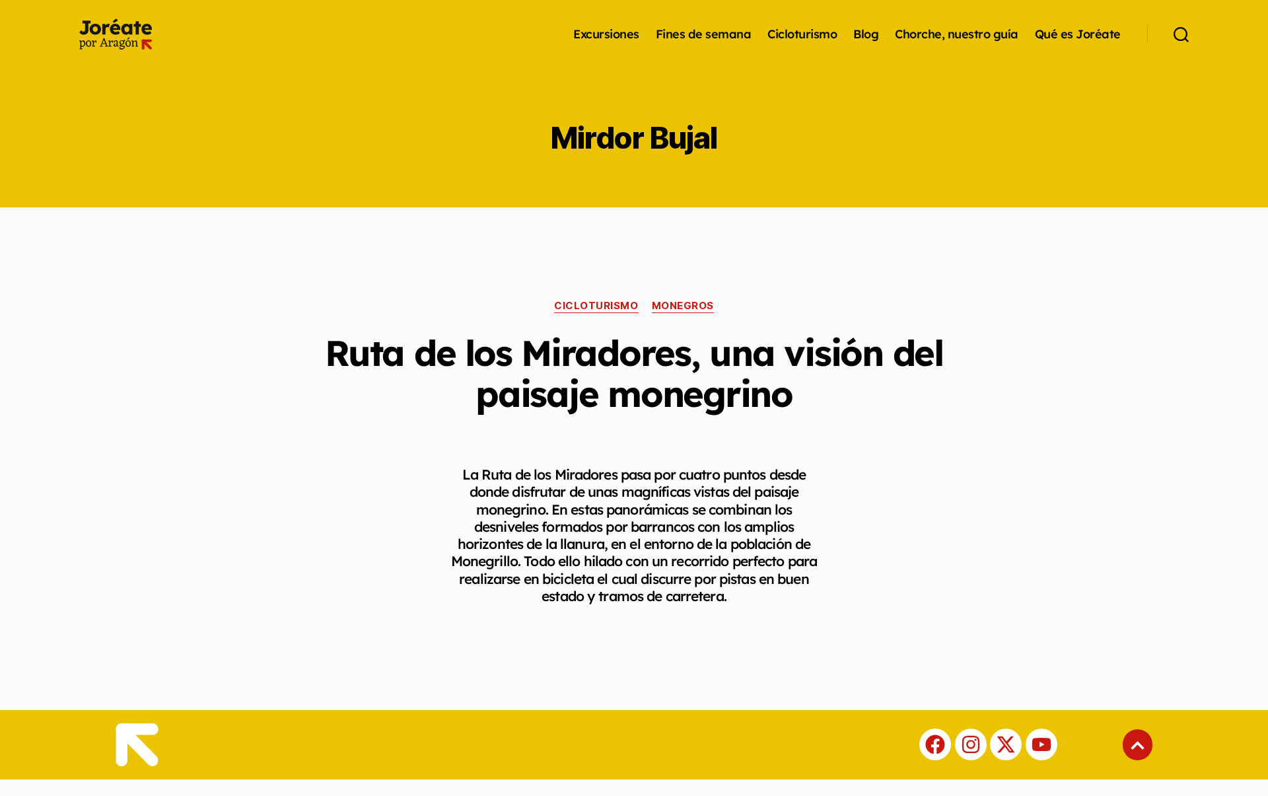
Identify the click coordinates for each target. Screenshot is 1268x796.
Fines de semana (704, 34)
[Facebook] (935, 744)
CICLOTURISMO (596, 306)
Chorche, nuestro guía (956, 34)
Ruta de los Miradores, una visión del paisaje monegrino (634, 373)
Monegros (683, 306)
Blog (865, 34)
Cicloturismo (802, 34)
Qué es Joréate (1078, 34)
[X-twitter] (1006, 744)
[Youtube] (1041, 744)
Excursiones (606, 34)
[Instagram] (971, 744)
